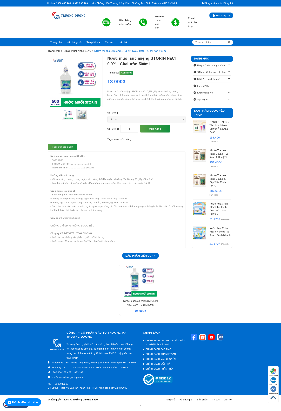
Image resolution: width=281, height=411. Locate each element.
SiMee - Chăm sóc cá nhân (211, 72)
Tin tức (109, 42)
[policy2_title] (143, 22)
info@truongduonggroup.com (67, 377)
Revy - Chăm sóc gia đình (211, 65)
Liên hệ (123, 42)
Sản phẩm (92, 42)
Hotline (159, 16)
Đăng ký (228, 3)
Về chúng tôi (74, 42)
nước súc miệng (123, 139)
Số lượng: (113, 128)
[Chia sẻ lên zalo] (221, 337)
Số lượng (112, 112)
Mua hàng (155, 128)
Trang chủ (56, 42)
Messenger (273, 393)
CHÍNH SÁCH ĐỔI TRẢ (158, 364)
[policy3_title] (175, 22)
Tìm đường (273, 375)
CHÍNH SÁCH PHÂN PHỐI (159, 368)
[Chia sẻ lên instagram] (203, 337)
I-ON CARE (203, 86)
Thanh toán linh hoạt (193, 22)
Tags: (110, 139)
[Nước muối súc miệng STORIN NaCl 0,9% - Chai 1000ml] (140, 280)
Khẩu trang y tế (205, 92)
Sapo (95, 399)
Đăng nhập (210, 3)
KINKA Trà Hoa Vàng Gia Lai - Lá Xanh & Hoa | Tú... (219, 154)
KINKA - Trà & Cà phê (208, 79)
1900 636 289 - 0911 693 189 (72, 3)
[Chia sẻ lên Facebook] (195, 337)
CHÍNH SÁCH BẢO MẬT (158, 349)
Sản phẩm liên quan (140, 255)
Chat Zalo (273, 384)
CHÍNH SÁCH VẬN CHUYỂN (161, 359)
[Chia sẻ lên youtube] (212, 337)
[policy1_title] (106, 22)
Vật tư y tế (202, 99)
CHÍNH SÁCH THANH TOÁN (161, 354)
